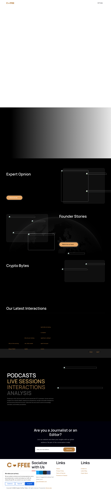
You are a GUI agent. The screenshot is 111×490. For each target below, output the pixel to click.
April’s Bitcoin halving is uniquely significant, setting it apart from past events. (46, 338)
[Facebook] (49, 472)
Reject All (20, 483)
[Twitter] (37, 472)
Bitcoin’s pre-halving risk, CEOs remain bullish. (29, 343)
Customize (10, 483)
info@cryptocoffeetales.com (39, 481)
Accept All (29, 483)
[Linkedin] (41, 472)
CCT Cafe (100, 3)
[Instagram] (45, 472)
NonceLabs (49, 488)
